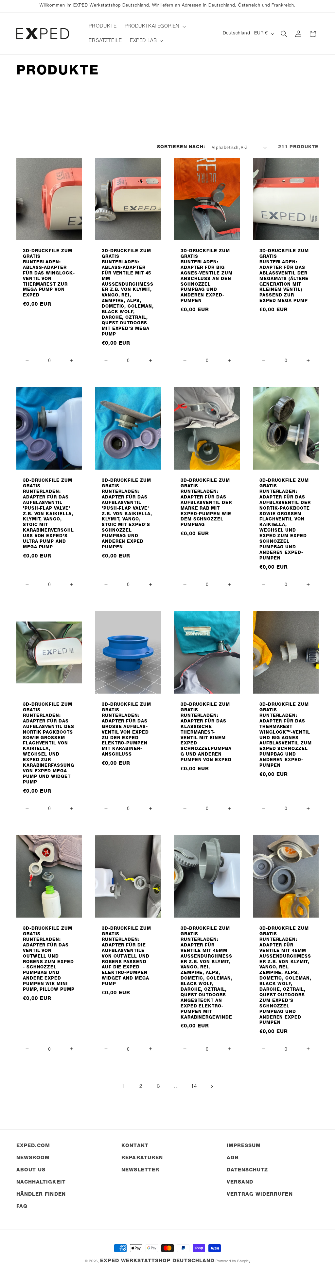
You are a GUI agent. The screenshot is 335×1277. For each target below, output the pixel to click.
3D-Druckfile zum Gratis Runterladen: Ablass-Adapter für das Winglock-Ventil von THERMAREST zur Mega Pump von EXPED (49, 273)
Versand (240, 1182)
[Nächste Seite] (211, 1086)
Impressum (244, 1146)
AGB (233, 1158)
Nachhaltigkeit (41, 1182)
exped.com (33, 1146)
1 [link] (123, 1086)
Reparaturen (142, 1158)
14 (194, 1086)
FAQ (21, 1206)
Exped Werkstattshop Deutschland (157, 1261)
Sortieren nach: (181, 147)
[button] (154, 26)
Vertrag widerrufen (260, 1194)
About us (30, 1170)
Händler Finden (41, 1194)
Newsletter (140, 1170)
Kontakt (134, 1146)
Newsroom (33, 1158)
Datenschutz (247, 1170)
